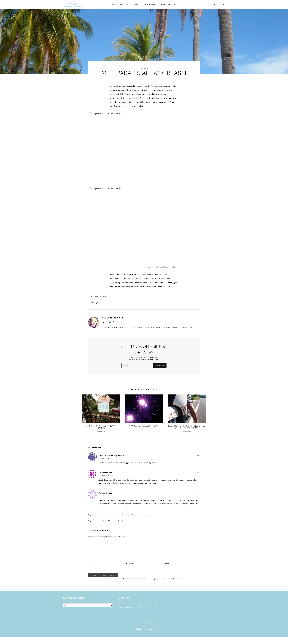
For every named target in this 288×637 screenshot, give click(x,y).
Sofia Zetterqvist (113, 318)
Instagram (218, 4)
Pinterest (113, 322)
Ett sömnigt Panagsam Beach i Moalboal (101, 427)
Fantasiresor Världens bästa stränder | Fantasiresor (110, 521)
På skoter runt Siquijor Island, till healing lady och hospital (186, 427)
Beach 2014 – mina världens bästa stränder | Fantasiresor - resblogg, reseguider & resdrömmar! (123, 515)
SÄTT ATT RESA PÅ (150, 4)
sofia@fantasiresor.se (137, 607)
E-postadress (130, 563)
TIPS (163, 4)
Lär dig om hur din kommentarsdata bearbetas (166, 579)
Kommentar (91, 543)
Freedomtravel (105, 473)
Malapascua (103, 296)
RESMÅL (135, 4)
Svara (198, 455)
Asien (97, 296)
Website (103, 322)
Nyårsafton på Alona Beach (144, 426)
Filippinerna (144, 68)
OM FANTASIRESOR (120, 4)
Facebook (214, 4)
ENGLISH (172, 4)
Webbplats (168, 563)
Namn (90, 563)
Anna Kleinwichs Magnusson (111, 456)
